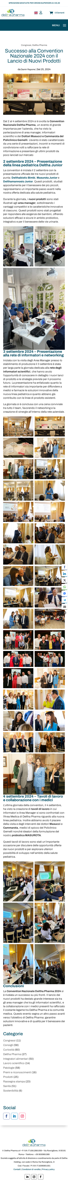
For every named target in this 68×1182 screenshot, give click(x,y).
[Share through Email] (64, 606)
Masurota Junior (47, 177)
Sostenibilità (10, 1090)
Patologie (8, 1067)
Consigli (8, 1045)
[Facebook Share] (64, 567)
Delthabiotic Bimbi (23, 177)
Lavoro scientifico (14, 1063)
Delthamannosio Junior (18, 181)
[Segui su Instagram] (22, 1116)
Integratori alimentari (15, 1058)
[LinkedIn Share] (64, 573)
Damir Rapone (28, 69)
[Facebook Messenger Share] (64, 593)
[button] (64, 613)
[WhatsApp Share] (64, 587)
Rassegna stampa (14, 1081)
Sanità (7, 1086)
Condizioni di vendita (31, 1169)
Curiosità (8, 1049)
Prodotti (8, 1076)
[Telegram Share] (64, 600)
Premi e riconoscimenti (17, 1072)
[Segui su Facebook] (6, 1116)
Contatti (17, 1169)
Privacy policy (48, 1169)
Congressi (26, 45)
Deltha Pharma (39, 45)
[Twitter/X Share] (64, 580)
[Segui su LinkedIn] (14, 1116)
